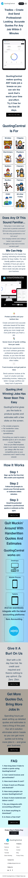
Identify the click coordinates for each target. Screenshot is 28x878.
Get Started (21, 3)
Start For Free (14, 515)
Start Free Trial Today (14, 114)
